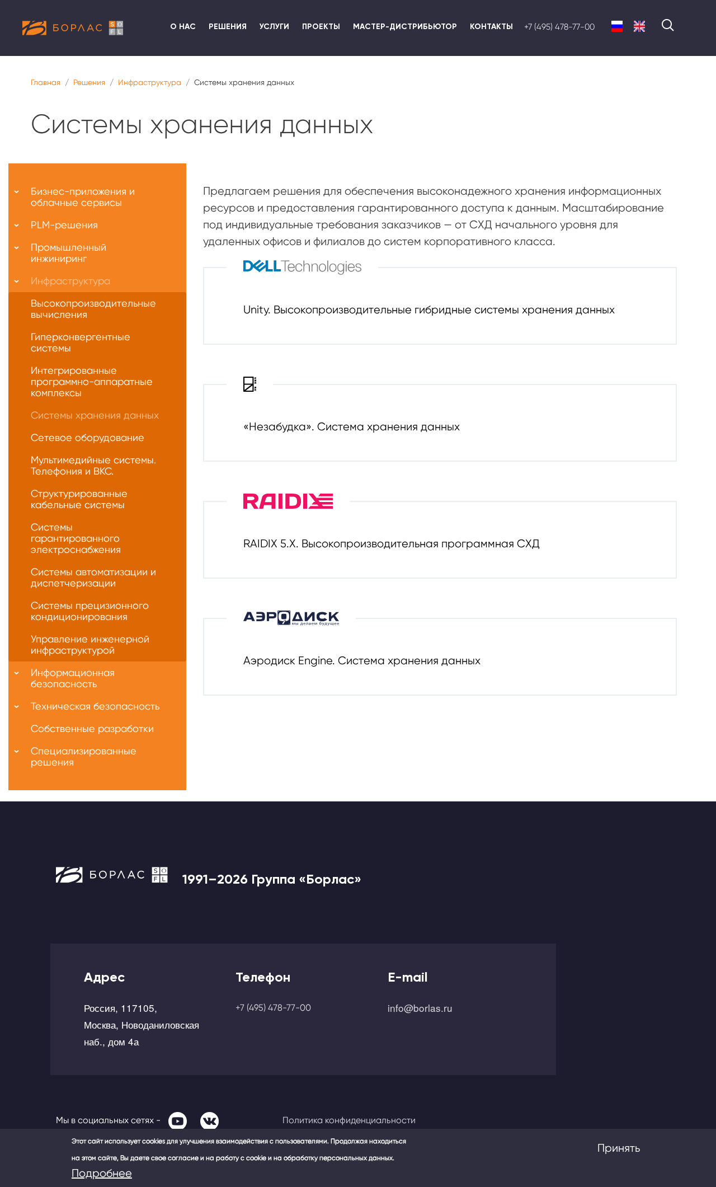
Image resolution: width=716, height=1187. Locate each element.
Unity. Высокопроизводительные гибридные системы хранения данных (429, 309)
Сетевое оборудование (87, 437)
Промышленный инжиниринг (68, 252)
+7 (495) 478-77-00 (559, 27)
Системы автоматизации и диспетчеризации (93, 577)
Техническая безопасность (95, 706)
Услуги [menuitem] (274, 26)
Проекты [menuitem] (321, 26)
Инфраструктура (149, 82)
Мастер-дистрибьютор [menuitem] (405, 26)
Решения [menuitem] (228, 26)
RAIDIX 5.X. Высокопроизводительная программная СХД (391, 543)
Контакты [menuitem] (491, 26)
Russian (617, 26)
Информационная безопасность (73, 678)
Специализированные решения (83, 756)
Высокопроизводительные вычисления (93, 308)
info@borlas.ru (420, 1008)
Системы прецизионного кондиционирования (90, 610)
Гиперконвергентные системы (80, 342)
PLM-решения (64, 225)
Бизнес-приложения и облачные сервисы (83, 196)
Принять (618, 1148)
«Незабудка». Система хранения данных (351, 426)
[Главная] (72, 28)
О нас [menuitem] (183, 26)
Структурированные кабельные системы (79, 498)
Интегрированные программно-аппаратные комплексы (92, 381)
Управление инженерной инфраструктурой (90, 644)
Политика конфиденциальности (349, 1120)
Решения (89, 82)
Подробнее (102, 1173)
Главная (45, 82)
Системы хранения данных (95, 415)
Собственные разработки (92, 728)
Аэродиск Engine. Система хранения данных (362, 660)
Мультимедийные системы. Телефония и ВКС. (93, 465)
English (639, 26)
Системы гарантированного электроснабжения (76, 538)
